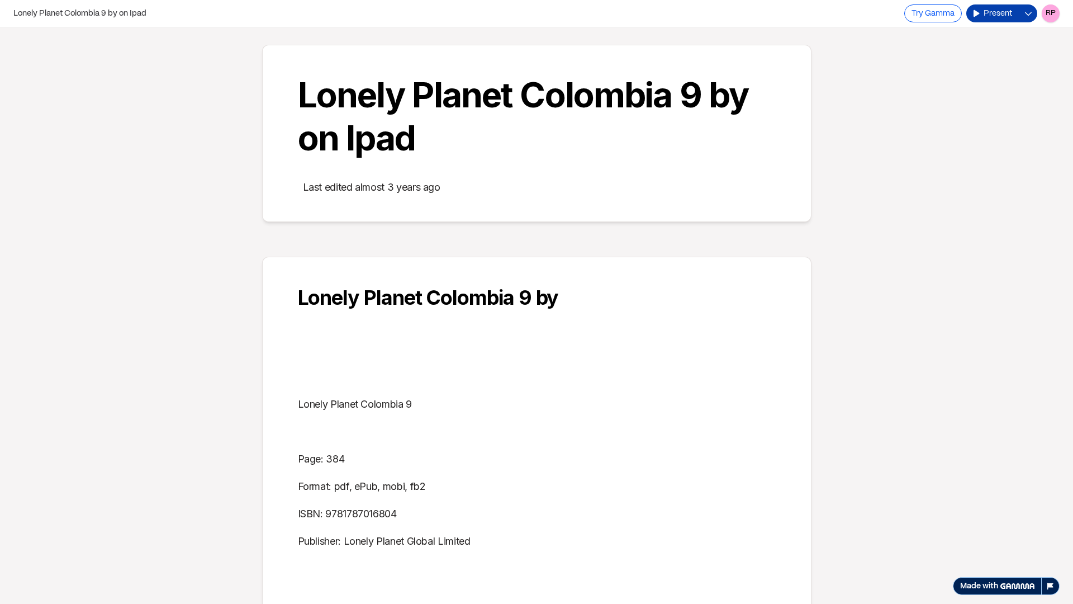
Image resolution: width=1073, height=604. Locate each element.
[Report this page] (1051, 586)
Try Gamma (933, 13)
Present (998, 13)
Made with (979, 586)
